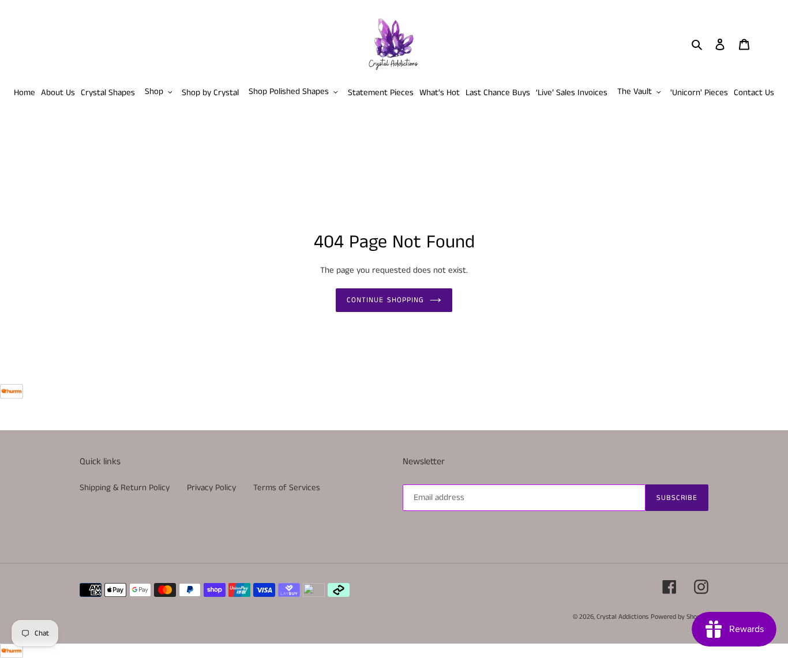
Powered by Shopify (679, 617)
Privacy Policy (211, 488)
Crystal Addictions (622, 617)
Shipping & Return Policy (125, 488)
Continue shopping (385, 300)
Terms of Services (286, 488)
